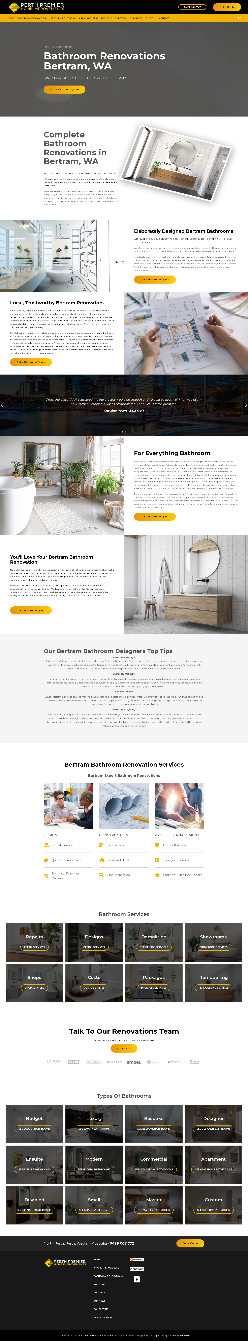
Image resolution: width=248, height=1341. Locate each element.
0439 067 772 (122, 1243)
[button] (32, 18)
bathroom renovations (108, 1276)
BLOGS (149, 18)
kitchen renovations (106, 1268)
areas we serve (103, 1317)
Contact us (101, 1309)
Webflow (185, 1335)
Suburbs (57, 47)
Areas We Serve (88, 18)
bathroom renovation (32, 18)
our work (121, 18)
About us (106, 18)
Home (10, 18)
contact (164, 18)
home (97, 1259)
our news (136, 18)
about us (99, 1284)
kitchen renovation (64, 18)
